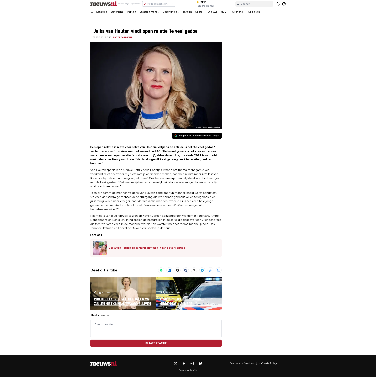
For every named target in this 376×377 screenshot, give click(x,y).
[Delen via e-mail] (219, 270)
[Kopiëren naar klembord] (210, 270)
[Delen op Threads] (178, 270)
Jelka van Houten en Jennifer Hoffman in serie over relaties (147, 247)
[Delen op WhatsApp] (161, 270)
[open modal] (284, 4)
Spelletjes (254, 11)
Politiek (131, 11)
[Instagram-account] (192, 363)
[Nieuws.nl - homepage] (103, 3)
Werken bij (250, 363)
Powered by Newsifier (188, 370)
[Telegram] (202, 270)
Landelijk (101, 11)
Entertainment (148, 11)
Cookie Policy (269, 363)
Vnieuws (212, 11)
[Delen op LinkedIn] (169, 270)
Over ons (237, 11)
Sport (198, 11)
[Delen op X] (194, 270)
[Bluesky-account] (200, 363)
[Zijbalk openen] (92, 12)
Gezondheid (170, 11)
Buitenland (116, 11)
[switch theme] (278, 4)
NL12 (223, 11)
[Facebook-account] (184, 363)
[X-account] (175, 363)
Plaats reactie (156, 343)
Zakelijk (187, 11)
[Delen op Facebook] (186, 270)
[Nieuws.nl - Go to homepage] (103, 363)
